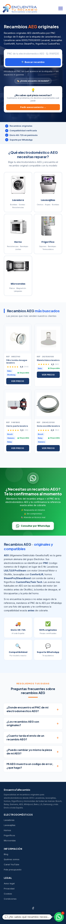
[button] (59, 917)
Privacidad (9, 888)
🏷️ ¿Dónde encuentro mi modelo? (33, 81)
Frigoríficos (9, 835)
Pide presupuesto (12, 869)
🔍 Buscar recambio (33, 62)
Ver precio (17, 381)
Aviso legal (9, 883)
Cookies (8, 893)
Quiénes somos (11, 859)
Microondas (10, 840)
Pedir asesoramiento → (33, 107)
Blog (6, 854)
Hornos (7, 830)
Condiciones (10, 898)
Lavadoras (9, 820)
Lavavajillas (9, 825)
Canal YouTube (11, 864)
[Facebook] (33, 908)
